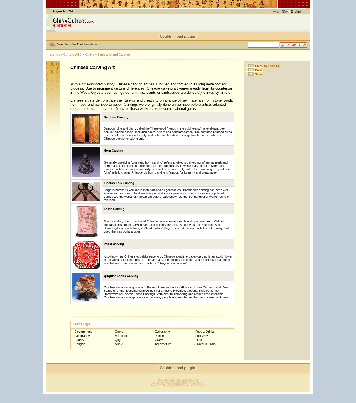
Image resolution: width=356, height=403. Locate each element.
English (296, 11)
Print (258, 70)
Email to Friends (267, 66)
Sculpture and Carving (113, 54)
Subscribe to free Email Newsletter (76, 44)
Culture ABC (72, 54)
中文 (276, 11)
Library (55, 54)
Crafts (89, 54)
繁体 (285, 11)
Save (258, 74)
